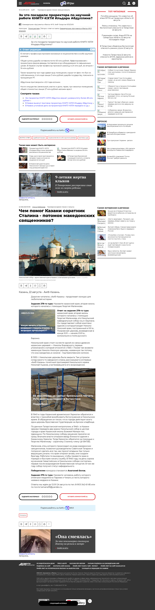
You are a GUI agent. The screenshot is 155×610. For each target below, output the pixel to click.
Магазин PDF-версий (77, 563)
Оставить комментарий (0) (78, 119)
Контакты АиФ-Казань (61, 566)
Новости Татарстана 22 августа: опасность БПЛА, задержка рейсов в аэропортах (116, 57)
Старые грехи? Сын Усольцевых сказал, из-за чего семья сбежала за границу (121, 80)
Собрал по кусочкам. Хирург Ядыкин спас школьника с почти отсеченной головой (122, 72)
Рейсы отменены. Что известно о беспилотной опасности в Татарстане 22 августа (117, 28)
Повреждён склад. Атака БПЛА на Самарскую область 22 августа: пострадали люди (117, 37)
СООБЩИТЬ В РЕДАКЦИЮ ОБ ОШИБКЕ (95, 568)
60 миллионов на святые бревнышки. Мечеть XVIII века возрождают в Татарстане (63, 397)
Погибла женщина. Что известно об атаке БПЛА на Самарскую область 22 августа (117, 18)
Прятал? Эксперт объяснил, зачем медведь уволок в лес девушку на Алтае (121, 104)
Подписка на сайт (43, 566)
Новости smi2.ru (27, 198)
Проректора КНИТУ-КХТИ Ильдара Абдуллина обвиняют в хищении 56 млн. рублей (72, 150)
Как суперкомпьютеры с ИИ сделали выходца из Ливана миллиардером (121, 149)
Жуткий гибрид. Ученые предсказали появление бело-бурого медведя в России (122, 229)
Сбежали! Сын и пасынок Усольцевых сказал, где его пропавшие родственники (122, 88)
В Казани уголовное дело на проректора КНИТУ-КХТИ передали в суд (56, 106)
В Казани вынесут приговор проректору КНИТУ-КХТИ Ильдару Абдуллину (58, 103)
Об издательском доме (46, 563)
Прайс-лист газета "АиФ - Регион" (85, 566)
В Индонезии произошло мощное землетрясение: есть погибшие (120, 125)
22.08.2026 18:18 (24, 207)
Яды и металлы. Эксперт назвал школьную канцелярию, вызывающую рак (120, 253)
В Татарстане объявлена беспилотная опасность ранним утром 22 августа (117, 47)
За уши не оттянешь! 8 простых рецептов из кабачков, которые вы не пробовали (122, 213)
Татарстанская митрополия (45, 280)
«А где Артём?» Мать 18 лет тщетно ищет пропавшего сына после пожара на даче (121, 245)
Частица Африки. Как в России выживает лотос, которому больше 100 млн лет (121, 96)
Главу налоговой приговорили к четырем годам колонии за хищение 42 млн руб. (41, 158)
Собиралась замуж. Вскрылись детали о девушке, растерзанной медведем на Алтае (120, 112)
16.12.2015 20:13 (24, 10)
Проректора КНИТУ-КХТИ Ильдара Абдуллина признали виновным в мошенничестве (41, 150)
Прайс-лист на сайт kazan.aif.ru (113, 566)
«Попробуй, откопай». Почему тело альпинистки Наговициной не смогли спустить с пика (121, 237)
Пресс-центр (62, 563)
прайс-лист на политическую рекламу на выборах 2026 (58, 568)
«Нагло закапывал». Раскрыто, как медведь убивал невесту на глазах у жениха (121, 221)
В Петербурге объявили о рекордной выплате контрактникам (121, 133)
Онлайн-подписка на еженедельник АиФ (103, 563)
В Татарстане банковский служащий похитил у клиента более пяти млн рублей (79, 158)
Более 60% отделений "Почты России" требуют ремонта (118, 157)
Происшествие (34, 28)
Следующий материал (58, 603)
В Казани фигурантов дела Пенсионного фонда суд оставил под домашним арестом (41, 166)
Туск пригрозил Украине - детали (119, 140)
